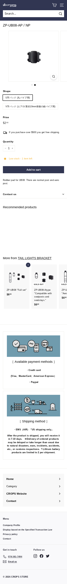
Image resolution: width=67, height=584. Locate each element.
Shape (7, 91)
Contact (7, 539)
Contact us (9, 194)
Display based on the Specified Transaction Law (27, 530)
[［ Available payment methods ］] (33, 346)
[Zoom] (53, 76)
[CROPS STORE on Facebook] (41, 556)
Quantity (8, 141)
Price (6, 117)
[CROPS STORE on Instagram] (35, 556)
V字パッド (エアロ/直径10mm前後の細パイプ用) (30, 106)
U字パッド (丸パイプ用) (17, 97)
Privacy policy (10, 534)
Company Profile (11, 525)
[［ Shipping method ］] (33, 405)
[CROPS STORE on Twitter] (47, 556)
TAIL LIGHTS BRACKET (35, 258)
